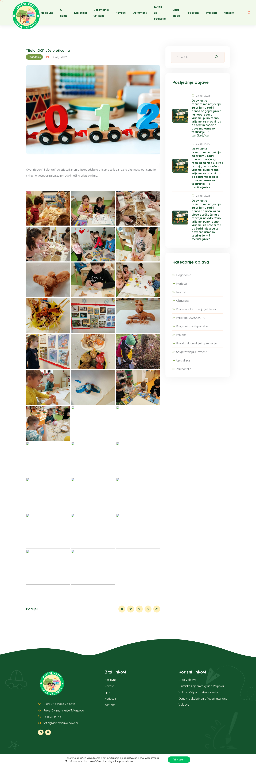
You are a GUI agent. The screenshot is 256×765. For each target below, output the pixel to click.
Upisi (107, 692)
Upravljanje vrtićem (101, 12)
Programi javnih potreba (192, 326)
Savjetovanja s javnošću (192, 352)
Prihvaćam (179, 759)
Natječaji (110, 698)
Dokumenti (140, 12)
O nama (64, 12)
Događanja (34, 57)
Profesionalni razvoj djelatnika (196, 309)
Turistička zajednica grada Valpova (201, 686)
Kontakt (228, 12)
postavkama (126, 761)
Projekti (211, 12)
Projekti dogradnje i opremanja (196, 343)
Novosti (120, 12)
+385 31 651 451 (53, 716)
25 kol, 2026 (203, 95)
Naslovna (47, 12)
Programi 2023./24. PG (190, 317)
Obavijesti (182, 300)
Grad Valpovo (187, 680)
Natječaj (182, 283)
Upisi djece (176, 12)
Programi (193, 12)
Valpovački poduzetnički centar (199, 692)
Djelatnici (80, 12)
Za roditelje (183, 369)
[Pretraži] (216, 57)
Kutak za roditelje (160, 12)
